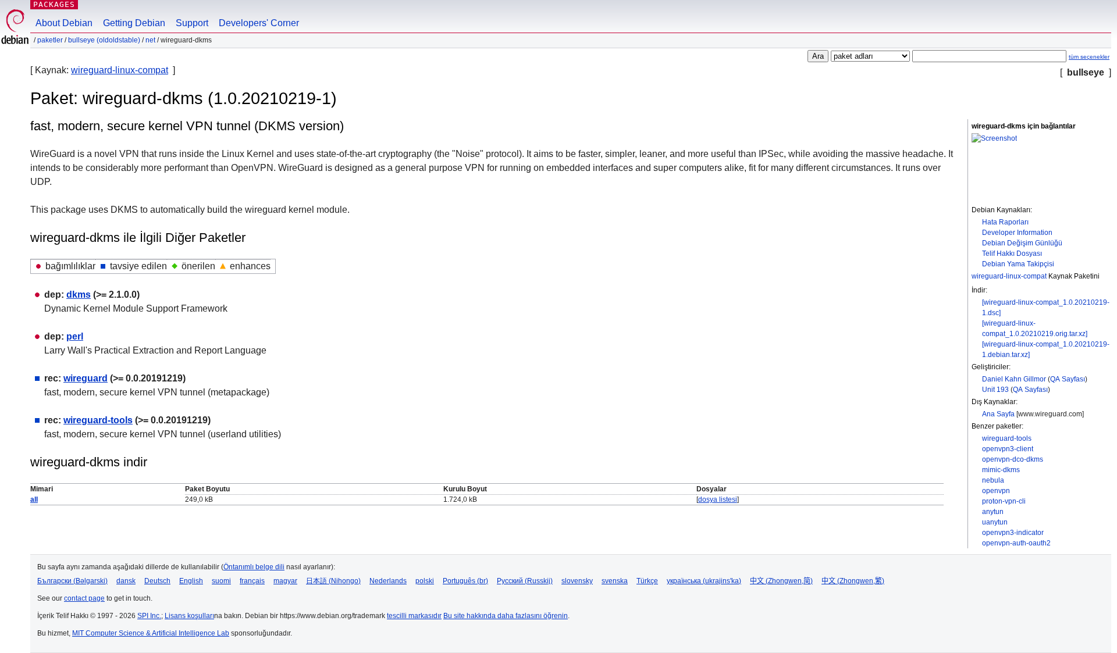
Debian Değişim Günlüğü (1022, 243)
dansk (126, 581)
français (252, 581)
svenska (615, 581)
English (191, 581)
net (150, 40)
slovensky (577, 581)
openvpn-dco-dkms (1012, 459)
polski (424, 581)
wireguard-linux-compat (119, 70)
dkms (78, 294)
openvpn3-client (1007, 449)
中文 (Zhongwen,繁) (852, 581)
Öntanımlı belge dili (253, 567)
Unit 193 (995, 390)
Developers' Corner (259, 23)
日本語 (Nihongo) (333, 581)
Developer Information (1017, 233)
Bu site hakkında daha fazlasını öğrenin (505, 616)
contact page (84, 598)
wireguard (85, 378)
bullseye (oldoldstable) (104, 40)
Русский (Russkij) (525, 581)
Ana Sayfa (998, 414)
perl (74, 336)
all (34, 499)
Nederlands (388, 581)
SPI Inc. (149, 616)
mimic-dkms (1001, 470)
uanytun (995, 522)
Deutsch (157, 581)
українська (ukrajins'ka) (704, 581)
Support (192, 23)
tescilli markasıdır (414, 616)
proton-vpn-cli (1004, 501)
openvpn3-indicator (1013, 533)
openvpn (996, 491)
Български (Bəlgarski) (72, 581)
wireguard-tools (1006, 438)
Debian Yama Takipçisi (1018, 264)
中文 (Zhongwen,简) (781, 581)
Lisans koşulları (189, 616)
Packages (54, 4)
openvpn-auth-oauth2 (1016, 543)
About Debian (64, 23)
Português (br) (465, 581)
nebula (993, 480)
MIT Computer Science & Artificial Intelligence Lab (150, 633)
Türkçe (647, 581)
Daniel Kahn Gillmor (1014, 379)
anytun (993, 512)
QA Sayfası (1067, 379)
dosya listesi (717, 499)
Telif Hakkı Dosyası (1012, 253)
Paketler (50, 40)
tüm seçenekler (1089, 56)
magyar (285, 581)
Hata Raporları (1005, 222)
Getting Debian (134, 23)
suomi (221, 581)
